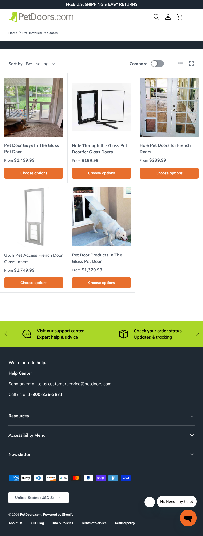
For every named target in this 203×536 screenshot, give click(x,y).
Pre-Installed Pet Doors (40, 33)
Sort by (15, 63)
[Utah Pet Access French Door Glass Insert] (33, 217)
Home (12, 33)
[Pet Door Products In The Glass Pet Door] (101, 216)
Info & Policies (62, 523)
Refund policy (125, 523)
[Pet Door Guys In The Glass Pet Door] (33, 107)
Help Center (20, 373)
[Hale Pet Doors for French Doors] (169, 107)
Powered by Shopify (58, 514)
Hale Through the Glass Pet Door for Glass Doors (99, 148)
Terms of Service (94, 523)
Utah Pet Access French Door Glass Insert (33, 258)
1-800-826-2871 (45, 394)
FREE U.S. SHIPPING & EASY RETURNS (101, 4)
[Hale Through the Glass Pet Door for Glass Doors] (101, 107)
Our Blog (37, 523)
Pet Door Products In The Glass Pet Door (97, 258)
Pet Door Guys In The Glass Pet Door (31, 148)
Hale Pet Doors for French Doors (165, 148)
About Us (15, 523)
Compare (138, 63)
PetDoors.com (30, 514)
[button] (180, 17)
